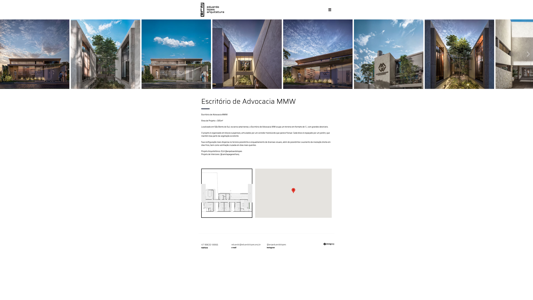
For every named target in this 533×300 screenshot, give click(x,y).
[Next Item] (528, 54)
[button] (329, 9)
